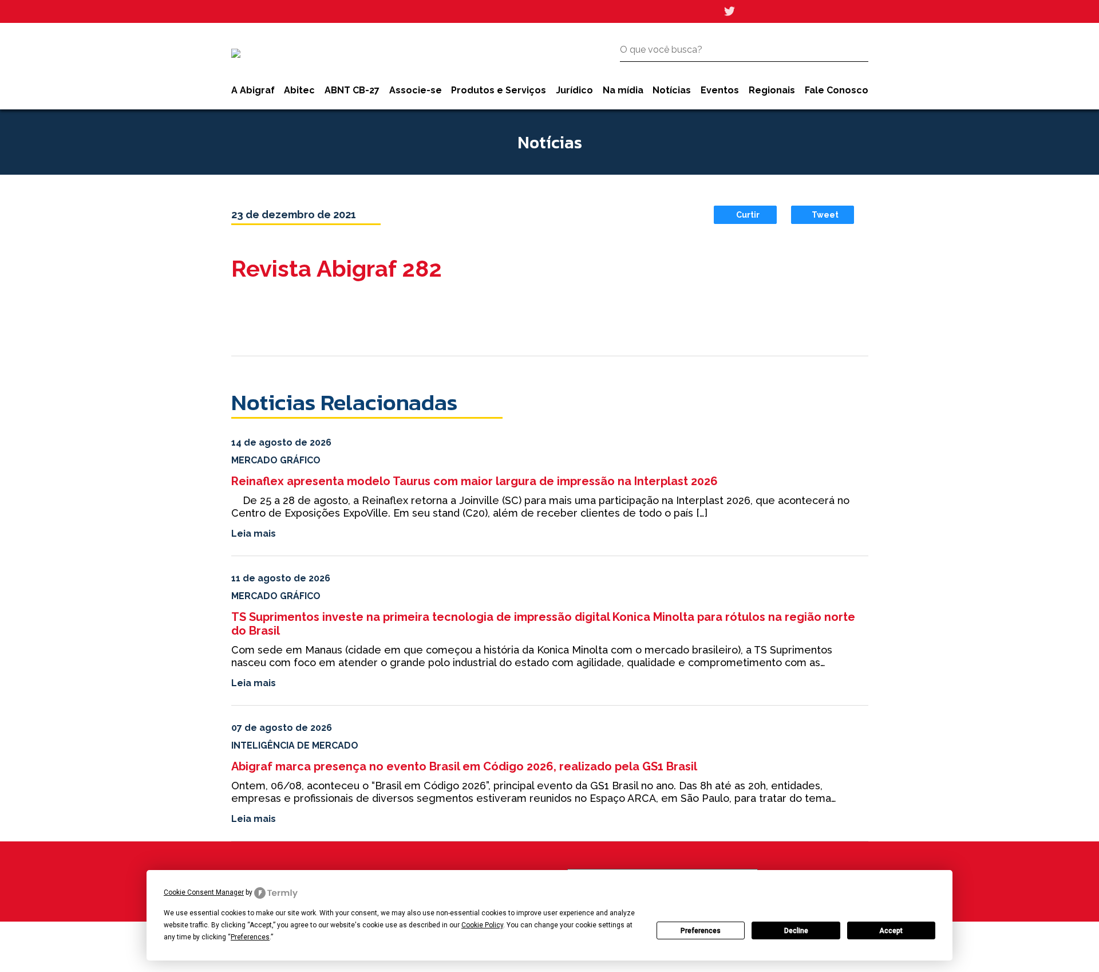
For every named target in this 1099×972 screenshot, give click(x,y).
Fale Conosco (836, 90)
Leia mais (253, 533)
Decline (796, 931)
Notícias (672, 90)
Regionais (772, 90)
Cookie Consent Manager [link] (204, 892)
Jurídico (574, 90)
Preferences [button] (250, 937)
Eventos (720, 90)
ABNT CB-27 (352, 90)
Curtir (748, 214)
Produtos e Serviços (498, 90)
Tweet (825, 214)
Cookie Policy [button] (482, 925)
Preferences (701, 931)
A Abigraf (253, 90)
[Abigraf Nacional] (235, 53)
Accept (891, 931)
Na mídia (623, 90)
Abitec (299, 90)
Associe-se (415, 90)
